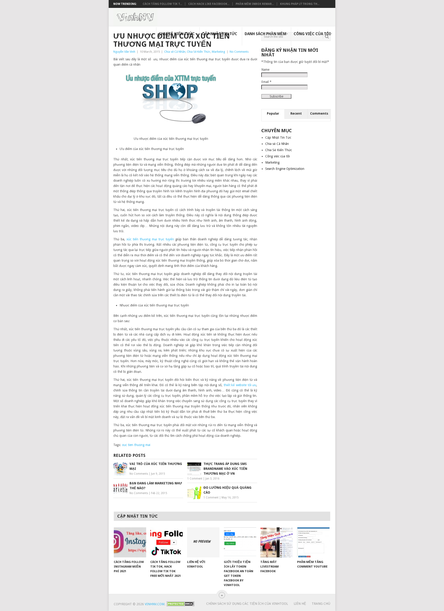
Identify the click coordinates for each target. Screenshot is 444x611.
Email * (266, 82)
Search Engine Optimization (284, 169)
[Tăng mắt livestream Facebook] (276, 542)
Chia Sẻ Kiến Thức (177, 34)
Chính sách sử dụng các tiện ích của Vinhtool (247, 603)
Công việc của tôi (312, 34)
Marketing (218, 51)
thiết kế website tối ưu (240, 385)
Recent (296, 113)
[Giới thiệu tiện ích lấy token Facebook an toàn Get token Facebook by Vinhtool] (240, 542)
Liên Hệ (300, 603)
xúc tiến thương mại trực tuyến (150, 239)
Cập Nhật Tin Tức (219, 34)
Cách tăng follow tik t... (162, 4)
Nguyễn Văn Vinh (124, 51)
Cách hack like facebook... (208, 4)
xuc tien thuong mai (136, 445)
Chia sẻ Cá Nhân (174, 51)
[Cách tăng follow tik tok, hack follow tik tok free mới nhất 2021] (166, 542)
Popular (273, 113)
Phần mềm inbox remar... (255, 4)
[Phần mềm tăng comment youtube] (313, 542)
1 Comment (194, 478)
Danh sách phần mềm (265, 34)
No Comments (239, 51)
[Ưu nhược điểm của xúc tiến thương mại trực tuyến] (171, 101)
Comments (319, 113)
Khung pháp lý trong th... (299, 4)
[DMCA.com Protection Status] (180, 605)
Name (265, 69)
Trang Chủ (321, 603)
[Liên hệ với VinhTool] (203, 542)
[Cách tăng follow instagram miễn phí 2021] (130, 542)
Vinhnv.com (154, 604)
